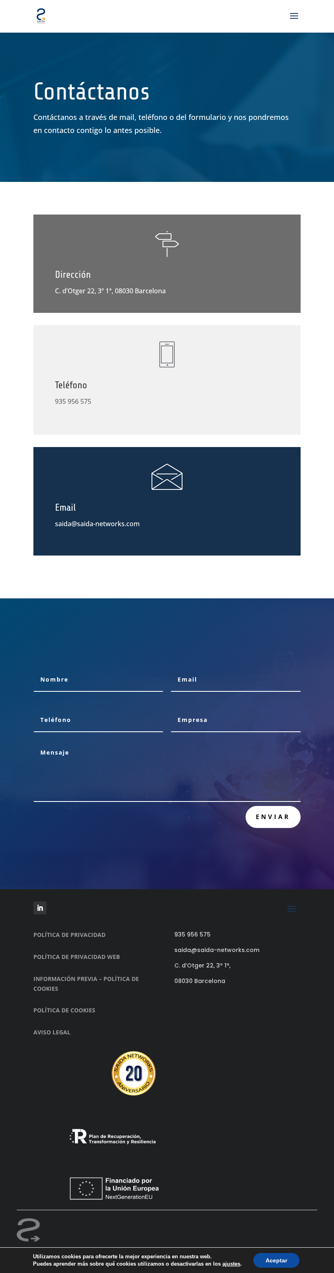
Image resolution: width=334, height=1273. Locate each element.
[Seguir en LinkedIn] (39, 907)
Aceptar (276, 1260)
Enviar (273, 817)
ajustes (231, 1264)
